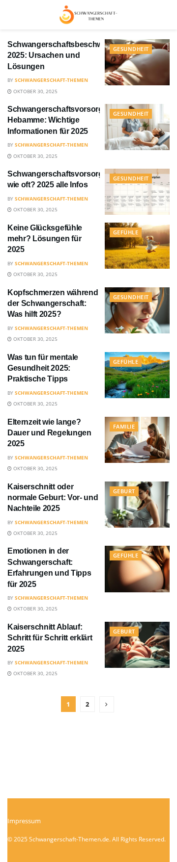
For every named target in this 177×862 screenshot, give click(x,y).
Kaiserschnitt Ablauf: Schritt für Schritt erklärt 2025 (49, 638)
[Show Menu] (12, 14)
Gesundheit (130, 48)
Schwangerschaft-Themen (51, 79)
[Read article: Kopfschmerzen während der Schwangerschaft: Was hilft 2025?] (137, 310)
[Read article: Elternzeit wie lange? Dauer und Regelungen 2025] (137, 440)
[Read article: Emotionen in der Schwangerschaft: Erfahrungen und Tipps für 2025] (137, 569)
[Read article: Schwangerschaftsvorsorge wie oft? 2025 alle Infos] (137, 192)
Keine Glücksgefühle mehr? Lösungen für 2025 (44, 239)
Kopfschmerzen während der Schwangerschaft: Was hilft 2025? (52, 303)
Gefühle (125, 232)
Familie (124, 426)
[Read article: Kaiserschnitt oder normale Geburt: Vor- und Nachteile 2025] (137, 505)
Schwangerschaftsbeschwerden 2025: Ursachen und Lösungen (65, 55)
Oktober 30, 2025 (35, 91)
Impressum (24, 820)
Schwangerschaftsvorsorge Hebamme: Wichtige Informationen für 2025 (57, 120)
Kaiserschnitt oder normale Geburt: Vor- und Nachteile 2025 (52, 497)
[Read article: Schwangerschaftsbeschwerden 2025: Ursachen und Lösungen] (137, 62)
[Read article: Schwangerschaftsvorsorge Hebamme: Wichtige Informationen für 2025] (137, 127)
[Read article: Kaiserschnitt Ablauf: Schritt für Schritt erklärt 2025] (137, 645)
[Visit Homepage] (88, 15)
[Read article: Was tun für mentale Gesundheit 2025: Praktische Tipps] (137, 375)
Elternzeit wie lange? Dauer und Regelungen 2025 (49, 433)
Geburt (124, 491)
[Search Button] (165, 14)
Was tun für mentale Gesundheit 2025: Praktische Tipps (42, 368)
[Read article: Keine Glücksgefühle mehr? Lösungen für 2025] (137, 246)
